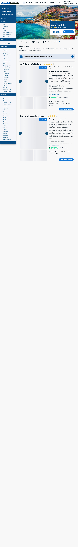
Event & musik (7, 91)
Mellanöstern (6, 116)
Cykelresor (6, 56)
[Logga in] (24, 2)
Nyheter (3, 18)
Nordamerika (6, 118)
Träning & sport (7, 89)
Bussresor (5, 52)
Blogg (52, 2)
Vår (4, 24)
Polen (4, 125)
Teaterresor (6, 87)
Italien (4, 110)
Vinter (4, 30)
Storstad (5, 85)
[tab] (24, 42)
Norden (5, 120)
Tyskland (5, 135)
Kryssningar (6, 67)
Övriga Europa (7, 139)
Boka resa (67, 32)
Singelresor (6, 73)
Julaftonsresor (7, 34)
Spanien (5, 129)
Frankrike (5, 106)
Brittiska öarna (7, 102)
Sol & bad (5, 79)
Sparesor (5, 81)
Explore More (7, 43)
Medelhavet (6, 114)
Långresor (6, 69)
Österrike (5, 137)
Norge (4, 122)
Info (36, 2)
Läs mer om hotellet (54, 94)
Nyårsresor (6, 36)
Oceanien (5, 124)
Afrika (4, 98)
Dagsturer (5, 58)
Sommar (5, 26)
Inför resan (43, 2)
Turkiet (5, 133)
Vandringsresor (7, 54)
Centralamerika (7, 104)
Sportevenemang (7, 83)
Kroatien (5, 112)
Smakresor (6, 77)
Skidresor (5, 75)
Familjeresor (6, 62)
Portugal (5, 127)
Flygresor (5, 50)
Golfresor (5, 64)
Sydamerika (6, 131)
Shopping (5, 71)
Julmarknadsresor (8, 32)
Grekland (5, 108)
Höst (4, 28)
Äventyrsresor (7, 60)
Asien (4, 100)
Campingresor (7, 66)
